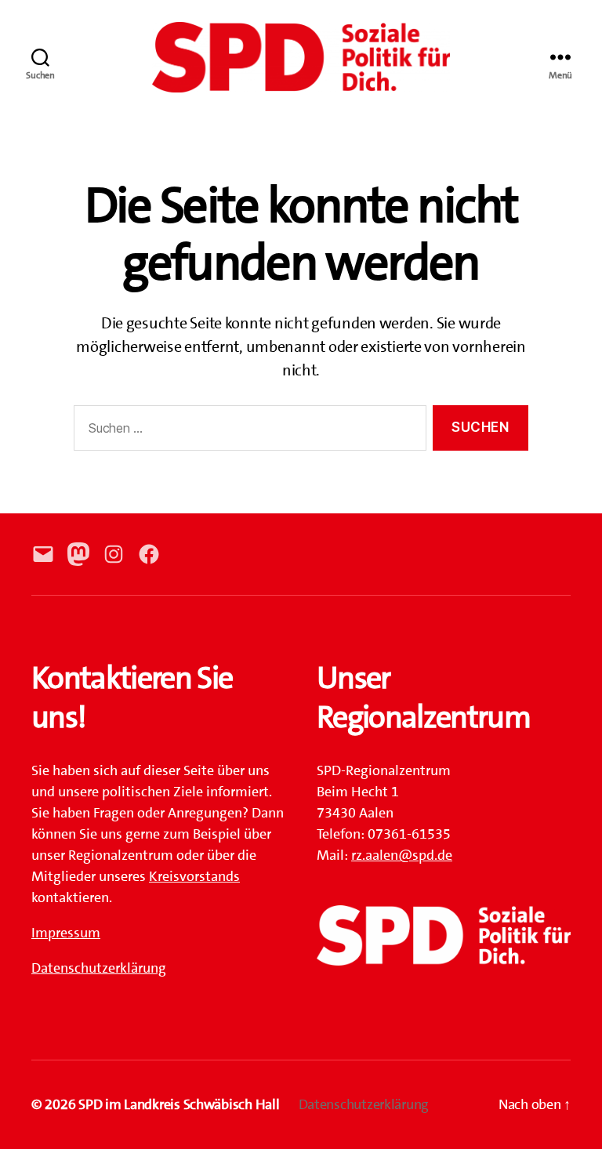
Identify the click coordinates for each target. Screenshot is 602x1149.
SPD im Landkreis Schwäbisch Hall (178, 1104)
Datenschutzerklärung (98, 968)
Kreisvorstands (194, 876)
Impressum (65, 932)
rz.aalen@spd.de (401, 855)
